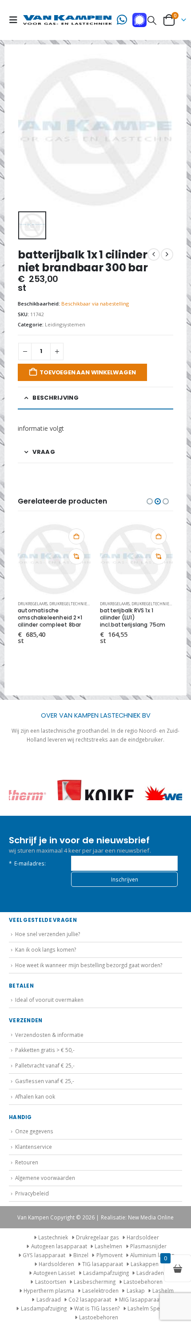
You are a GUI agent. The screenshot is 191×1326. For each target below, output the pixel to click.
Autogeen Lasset (54, 1272)
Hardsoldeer (143, 1237)
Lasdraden (150, 1272)
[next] (167, 254)
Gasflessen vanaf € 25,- (44, 1080)
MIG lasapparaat (140, 1299)
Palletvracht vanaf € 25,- (45, 1065)
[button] (16, 20)
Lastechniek (53, 1237)
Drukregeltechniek (69, 603)
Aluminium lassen (152, 1255)
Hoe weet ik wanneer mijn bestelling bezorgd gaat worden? (88, 965)
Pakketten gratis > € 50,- (45, 1049)
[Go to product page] (54, 558)
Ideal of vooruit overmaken (49, 999)
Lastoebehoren (143, 1281)
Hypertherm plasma (49, 1290)
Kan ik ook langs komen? (45, 949)
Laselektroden (100, 1290)
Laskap (136, 1290)
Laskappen (145, 1263)
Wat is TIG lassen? (96, 1308)
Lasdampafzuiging (106, 1272)
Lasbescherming (94, 1281)
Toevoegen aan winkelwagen (87, 372)
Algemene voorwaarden (45, 1177)
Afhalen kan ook (35, 1096)
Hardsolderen (56, 1263)
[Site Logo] (67, 20)
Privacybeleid (32, 1193)
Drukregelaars (33, 603)
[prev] (153, 254)
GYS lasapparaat (44, 1255)
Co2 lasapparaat (89, 1299)
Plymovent (109, 1255)
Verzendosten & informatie (49, 1034)
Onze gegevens (34, 1131)
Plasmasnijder (148, 1246)
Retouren (26, 1162)
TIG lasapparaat (102, 1263)
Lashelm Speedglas (152, 1308)
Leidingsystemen (65, 324)
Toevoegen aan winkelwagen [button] (76, 536)
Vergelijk (76, 556)
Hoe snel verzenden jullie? (47, 933)
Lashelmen (108, 1246)
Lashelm (163, 1290)
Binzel (80, 1255)
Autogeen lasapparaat (59, 1246)
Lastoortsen (50, 1281)
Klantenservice (33, 1146)
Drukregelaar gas (97, 1237)
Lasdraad (48, 1299)
